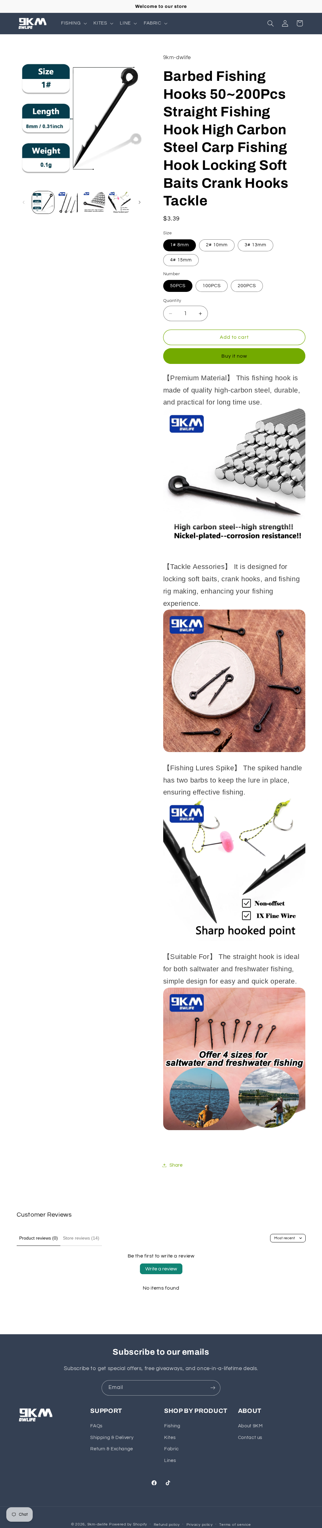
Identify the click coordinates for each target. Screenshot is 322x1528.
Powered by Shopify (128, 1524)
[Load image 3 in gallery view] (94, 202)
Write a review (161, 1268)
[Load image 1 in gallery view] (43, 202)
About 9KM (250, 1426)
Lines (170, 1460)
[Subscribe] (213, 1388)
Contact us (250, 1437)
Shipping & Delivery (111, 1437)
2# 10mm (217, 245)
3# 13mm (255, 245)
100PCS (212, 285)
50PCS (178, 285)
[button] (73, 23)
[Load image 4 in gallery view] (119, 202)
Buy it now (234, 356)
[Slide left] (24, 202)
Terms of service (235, 1524)
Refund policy (167, 1524)
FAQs (96, 1426)
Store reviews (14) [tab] (81, 1238)
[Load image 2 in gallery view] (69, 202)
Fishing (172, 1426)
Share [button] (176, 1165)
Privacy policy (199, 1524)
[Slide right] (140, 202)
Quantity (172, 300)
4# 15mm (181, 260)
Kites (169, 1437)
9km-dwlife (97, 1524)
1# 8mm (179, 245)
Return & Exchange (111, 1449)
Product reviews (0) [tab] (38, 1238)
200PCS (247, 285)
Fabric (171, 1449)
